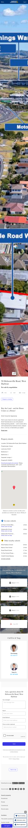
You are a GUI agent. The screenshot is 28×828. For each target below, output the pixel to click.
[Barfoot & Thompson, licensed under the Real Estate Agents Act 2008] (14, 2)
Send (14, 744)
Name (3, 710)
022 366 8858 (14, 674)
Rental (3, 802)
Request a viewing (7, 399)
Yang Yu (14, 672)
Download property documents (9, 463)
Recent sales (4, 809)
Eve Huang (14, 653)
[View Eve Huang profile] (14, 648)
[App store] (15, 783)
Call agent (7, 825)
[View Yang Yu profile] (14, 667)
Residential (4, 798)
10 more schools (5, 558)
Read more (4, 430)
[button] (14, 488)
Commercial (4, 805)
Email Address (5, 717)
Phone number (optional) (8, 724)
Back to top (13, 769)
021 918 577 (14, 655)
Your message (6, 699)
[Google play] (21, 783)
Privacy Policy (16, 758)
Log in (24, 2)
